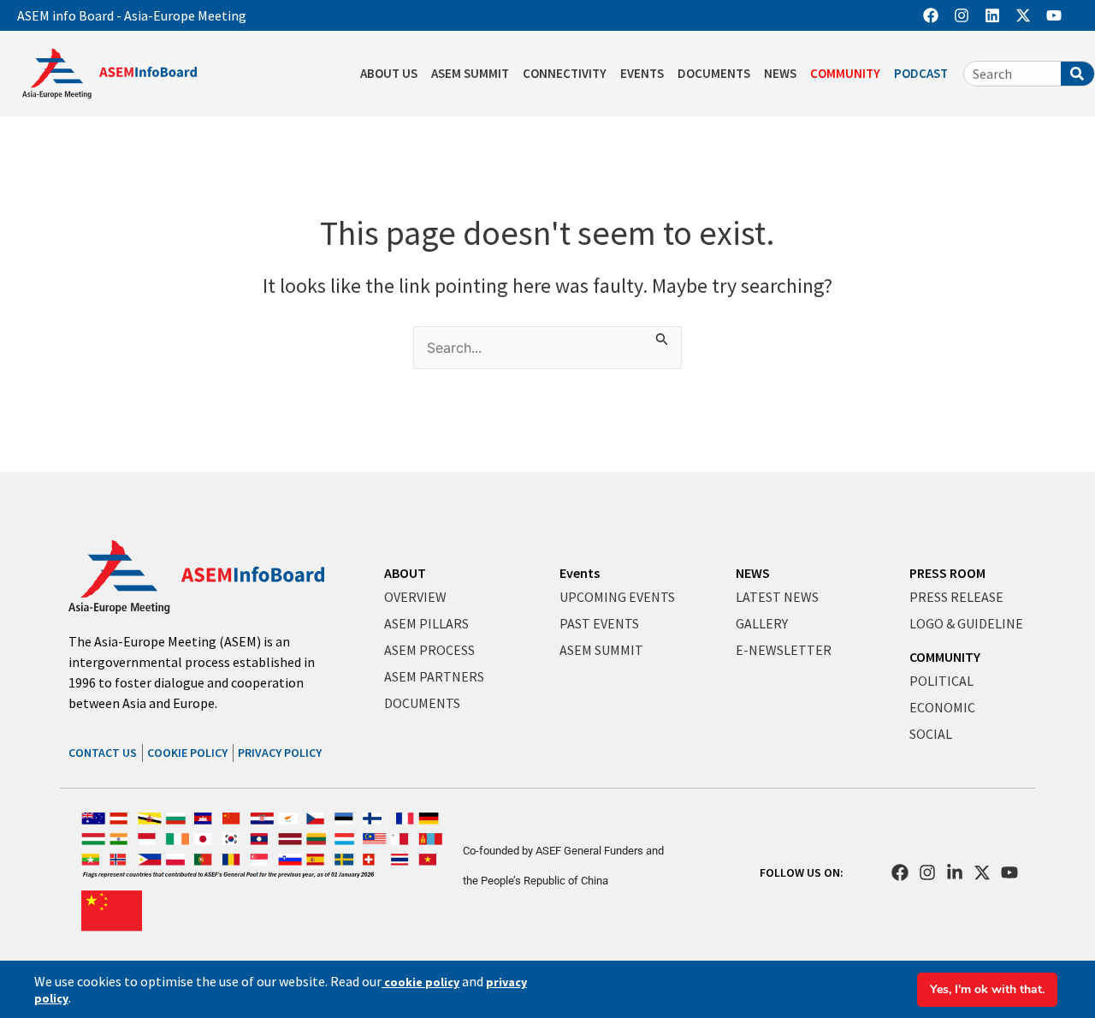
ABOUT (405, 572)
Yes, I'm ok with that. (987, 989)
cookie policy (420, 982)
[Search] (1077, 74)
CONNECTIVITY (565, 73)
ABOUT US (388, 73)
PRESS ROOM (947, 572)
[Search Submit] (662, 336)
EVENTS (642, 73)
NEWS (780, 73)
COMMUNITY (845, 73)
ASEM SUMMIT (470, 73)
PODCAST (921, 73)
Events (579, 572)
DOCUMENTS (714, 73)
